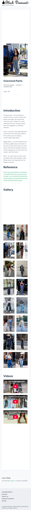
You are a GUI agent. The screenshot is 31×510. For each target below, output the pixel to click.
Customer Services (7, 492)
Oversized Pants (7, 86)
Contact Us (5, 496)
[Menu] (28, 3)
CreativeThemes (12, 508)
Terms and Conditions (8, 498)
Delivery (4, 500)
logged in (12, 480)
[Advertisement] (15, 27)
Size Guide (4, 494)
